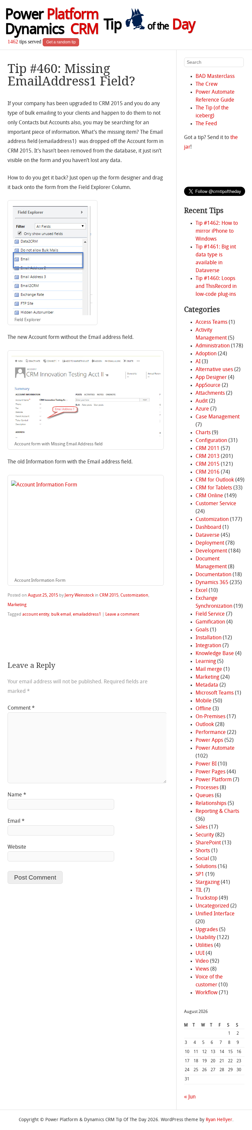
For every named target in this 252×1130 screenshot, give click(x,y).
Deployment (210, 543)
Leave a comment (122, 614)
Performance (211, 732)
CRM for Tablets (214, 488)
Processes (207, 787)
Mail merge (209, 669)
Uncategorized (212, 906)
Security (205, 835)
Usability (206, 937)
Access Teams (211, 322)
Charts (203, 433)
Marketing (17, 605)
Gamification (210, 622)
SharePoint (208, 843)
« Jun (190, 1097)
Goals (202, 630)
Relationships (211, 803)
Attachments (210, 393)
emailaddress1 (87, 614)
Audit (202, 401)
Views (202, 969)
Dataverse (208, 535)
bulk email (61, 614)
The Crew (207, 84)
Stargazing (208, 882)
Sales (202, 827)
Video (202, 961)
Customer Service (216, 503)
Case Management (218, 417)
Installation (208, 638)
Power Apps (209, 740)
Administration (213, 346)
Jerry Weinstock (79, 595)
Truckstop (207, 898)
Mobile (204, 701)
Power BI (206, 764)
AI (198, 362)
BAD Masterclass (215, 76)
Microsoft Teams (215, 693)
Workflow (207, 993)
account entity (35, 614)
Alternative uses (214, 369)
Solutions (206, 866)
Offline (203, 709)
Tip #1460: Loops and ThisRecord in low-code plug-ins (216, 286)
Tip (149, 25)
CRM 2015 (108, 595)
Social (202, 858)
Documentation (213, 574)
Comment (21, 708)
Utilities (204, 945)
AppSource (208, 385)
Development (211, 551)
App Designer (211, 377)
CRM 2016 (208, 472)
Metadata (207, 685)
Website (17, 847)
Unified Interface (215, 914)
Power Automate (215, 748)
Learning (206, 661)
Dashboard (208, 527)
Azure (202, 409)
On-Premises (210, 716)
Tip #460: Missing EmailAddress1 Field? (71, 74)
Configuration (211, 440)
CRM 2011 (208, 448)
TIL (199, 890)
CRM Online (209, 496)
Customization (134, 595)
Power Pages (210, 772)
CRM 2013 (208, 456)
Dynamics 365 (212, 582)
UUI (200, 953)
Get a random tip (61, 42)
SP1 (200, 874)
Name (17, 795)
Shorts (203, 851)
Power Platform (214, 780)
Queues (205, 795)
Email (16, 821)
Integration (208, 645)
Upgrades (207, 929)
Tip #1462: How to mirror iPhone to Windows (217, 231)
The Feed (206, 124)
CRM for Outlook (215, 480)
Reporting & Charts (217, 811)
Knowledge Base (215, 653)
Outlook (205, 724)
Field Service (210, 614)
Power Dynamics (51, 23)
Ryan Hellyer (219, 1120)
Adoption (206, 354)
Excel (201, 590)
